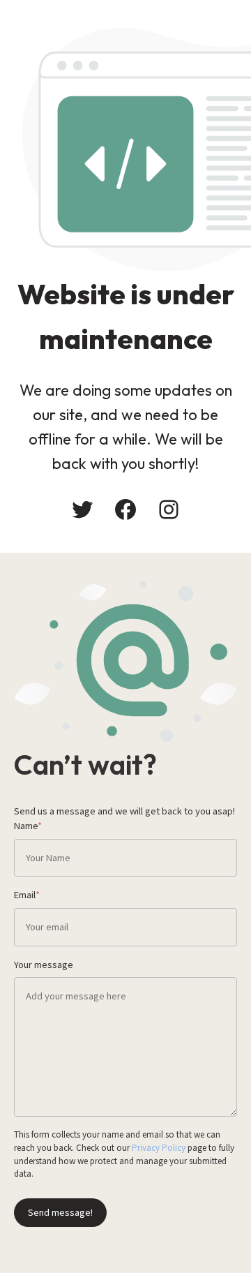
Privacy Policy (158, 1147)
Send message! (60, 1212)
